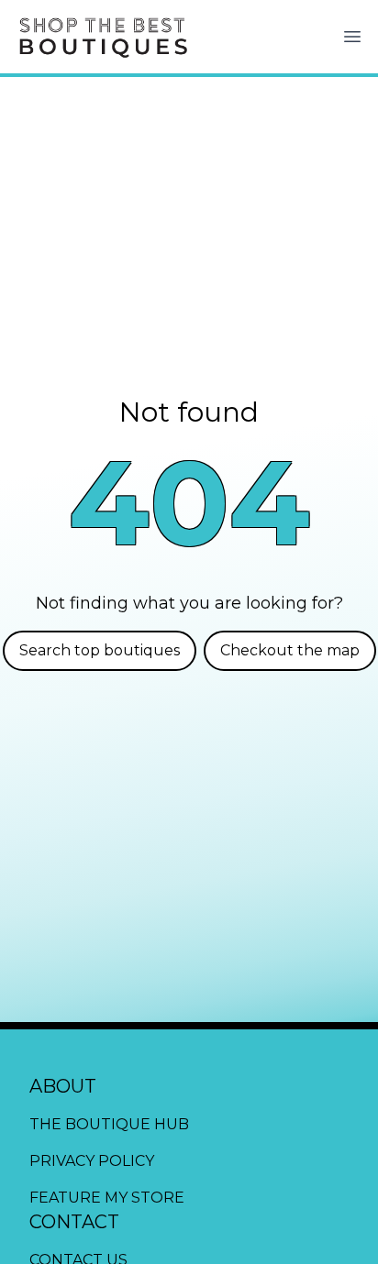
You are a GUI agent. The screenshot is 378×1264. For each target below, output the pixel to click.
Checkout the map (290, 650)
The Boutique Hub (109, 1124)
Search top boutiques (99, 650)
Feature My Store (106, 1197)
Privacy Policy (91, 1161)
